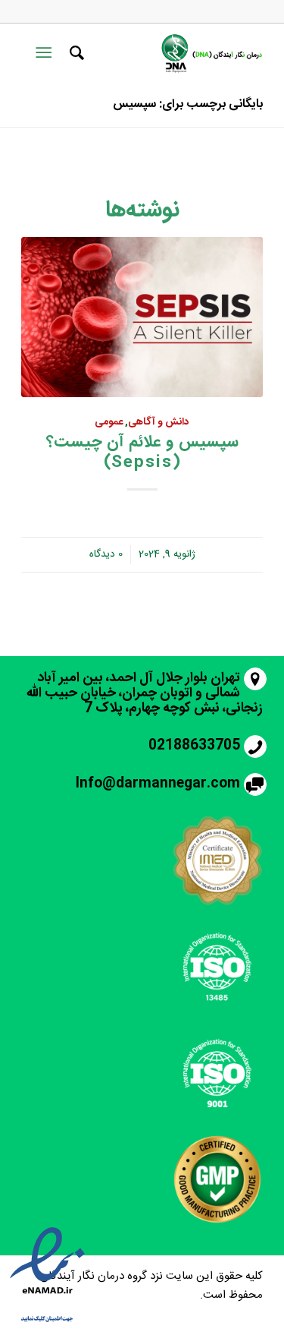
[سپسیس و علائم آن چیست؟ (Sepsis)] (142, 317)
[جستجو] (75, 53)
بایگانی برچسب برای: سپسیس (188, 104)
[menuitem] (75, 53)
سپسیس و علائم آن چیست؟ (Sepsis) (142, 452)
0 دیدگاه (106, 554)
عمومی (109, 422)
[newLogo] (210, 53)
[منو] (47, 53)
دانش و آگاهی (158, 422)
